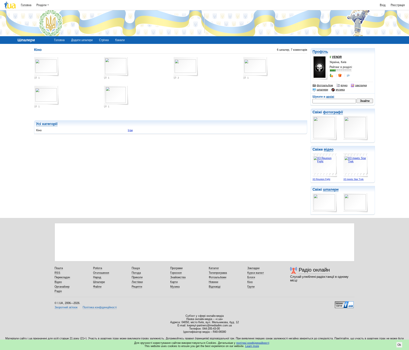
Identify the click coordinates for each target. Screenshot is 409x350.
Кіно (250, 282)
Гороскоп (176, 272)
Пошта (59, 268)
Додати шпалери (82, 40)
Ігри (130, 130)
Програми (176, 268)
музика (340, 89)
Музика (175, 286)
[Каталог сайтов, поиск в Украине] (344, 303)
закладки (361, 85)
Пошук (136, 268)
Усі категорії (47, 124)
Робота (97, 268)
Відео (58, 282)
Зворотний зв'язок (66, 307)
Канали (120, 40)
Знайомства (178, 277)
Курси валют (255, 272)
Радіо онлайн (314, 270)
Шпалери (99, 282)
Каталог (214, 268)
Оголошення (101, 272)
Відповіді (214, 286)
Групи (251, 286)
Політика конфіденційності (100, 307)
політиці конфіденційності (252, 342)
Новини (213, 282)
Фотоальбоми (217, 277)
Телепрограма (218, 272)
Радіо (58, 291)
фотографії (333, 112)
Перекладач (62, 277)
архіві (330, 96)
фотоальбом (325, 85)
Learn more (252, 346)
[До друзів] (332, 75)
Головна (26, 5)
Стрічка (104, 40)
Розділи (41, 5)
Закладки (253, 268)
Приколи (137, 277)
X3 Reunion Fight (321, 179)
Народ (97, 277)
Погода (136, 272)
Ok (399, 344)
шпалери (322, 89)
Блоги (251, 277)
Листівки (137, 282)
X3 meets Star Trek (353, 179)
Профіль (320, 52)
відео (344, 85)
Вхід (383, 5)
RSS (57, 272)
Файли (97, 286)
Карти (174, 282)
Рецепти (137, 286)
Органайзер (62, 286)
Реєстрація (398, 5)
